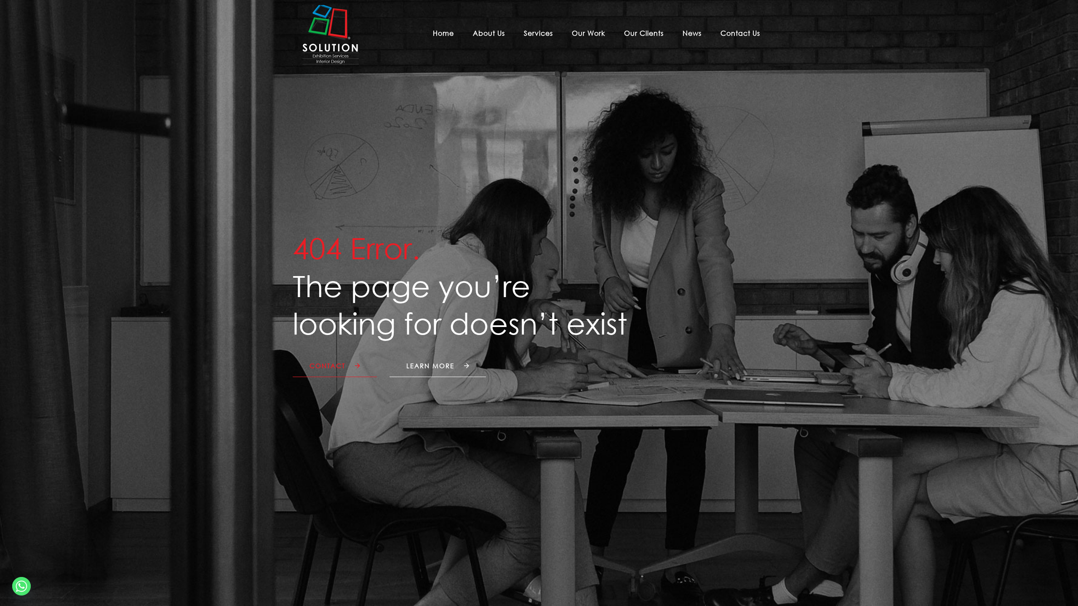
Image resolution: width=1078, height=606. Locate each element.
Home (443, 33)
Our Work (588, 33)
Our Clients (644, 33)
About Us (489, 33)
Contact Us (740, 33)
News (692, 33)
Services (538, 33)
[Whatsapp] (21, 586)
